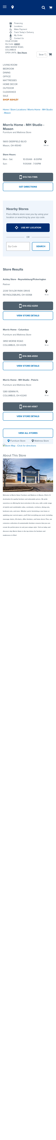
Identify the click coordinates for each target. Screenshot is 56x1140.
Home (6, 109)
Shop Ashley (10, 99)
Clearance (9, 92)
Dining (6, 72)
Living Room (10, 64)
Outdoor (8, 88)
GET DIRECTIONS (28, 186)
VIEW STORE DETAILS (28, 315)
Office (7, 76)
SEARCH (40, 246)
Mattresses (10, 80)
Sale (5, 95)
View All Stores (28, 433)
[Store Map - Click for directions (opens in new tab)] (19, 445)
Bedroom (8, 68)
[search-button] (46, 54)
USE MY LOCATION (31, 227)
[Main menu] (5, 7)
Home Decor (10, 84)
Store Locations (18, 109)
